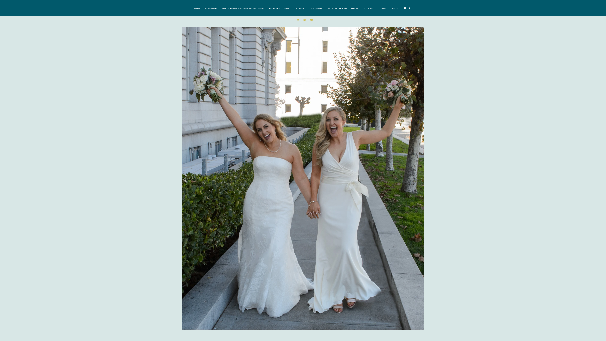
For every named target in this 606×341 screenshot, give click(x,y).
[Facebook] (410, 8)
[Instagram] (405, 8)
